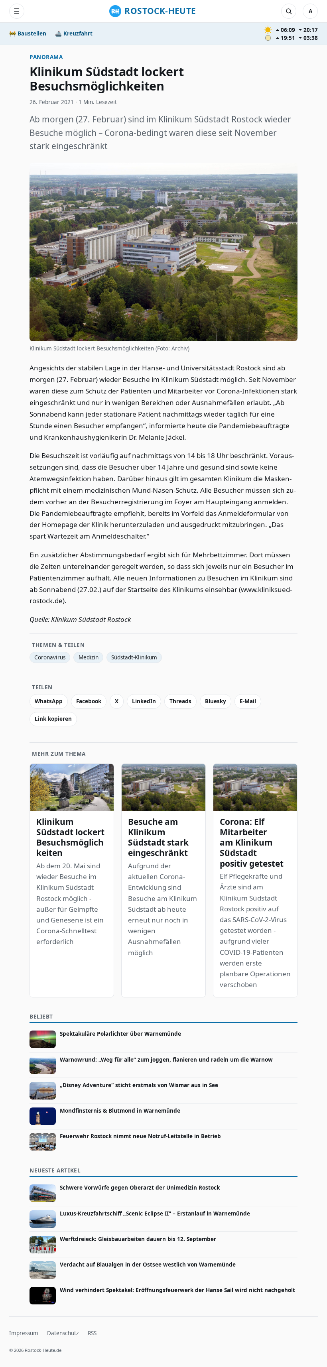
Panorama (46, 57)
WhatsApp (49, 701)
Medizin (88, 657)
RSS (92, 1333)
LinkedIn (144, 701)
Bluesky (215, 701)
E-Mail (248, 701)
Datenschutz (63, 1333)
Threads (180, 701)
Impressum (23, 1333)
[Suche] (288, 11)
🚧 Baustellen (27, 33)
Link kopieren (53, 718)
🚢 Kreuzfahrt (74, 33)
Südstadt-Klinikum (134, 657)
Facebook (88, 701)
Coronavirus (49, 657)
